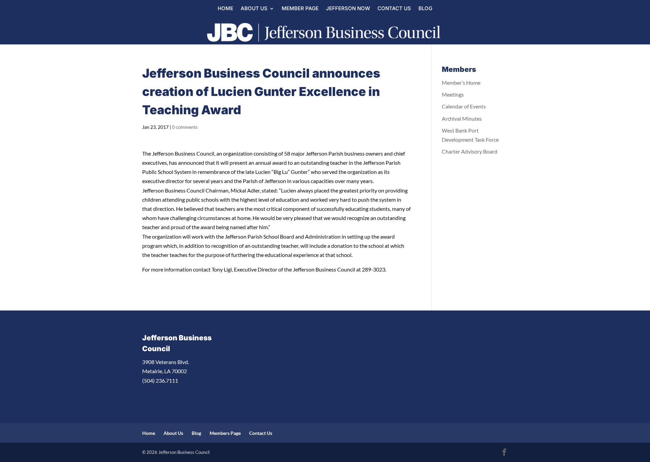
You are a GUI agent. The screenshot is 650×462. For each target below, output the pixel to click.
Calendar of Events (464, 106)
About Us (254, 9)
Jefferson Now (348, 9)
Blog (425, 9)
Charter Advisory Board (469, 151)
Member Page (300, 9)
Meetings (453, 94)
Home (225, 9)
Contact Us (394, 9)
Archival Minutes (462, 118)
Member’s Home (461, 82)
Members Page (225, 433)
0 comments (185, 127)
